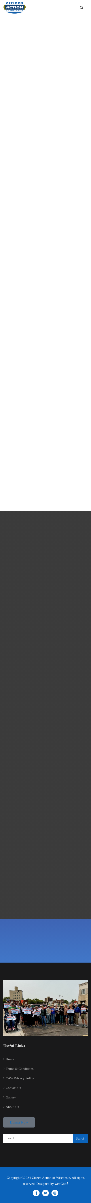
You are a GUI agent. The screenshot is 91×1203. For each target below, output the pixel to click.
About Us (12, 1107)
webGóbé (61, 1183)
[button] (19, 1122)
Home (10, 1059)
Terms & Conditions (20, 1068)
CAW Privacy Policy (20, 1078)
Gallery (11, 1097)
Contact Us (13, 1088)
